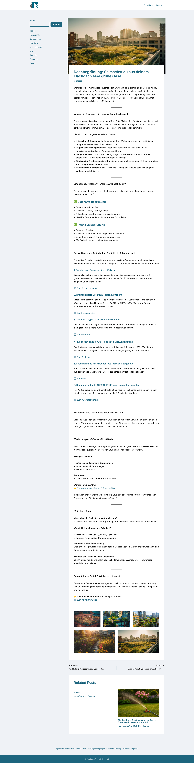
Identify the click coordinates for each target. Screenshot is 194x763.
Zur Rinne (81, 378)
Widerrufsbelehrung (113, 749)
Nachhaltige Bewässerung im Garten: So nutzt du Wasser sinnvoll (138, 721)
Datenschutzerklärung (73, 749)
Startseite (33, 55)
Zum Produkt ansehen (87, 288)
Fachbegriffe (35, 35)
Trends (32, 63)
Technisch (34, 59)
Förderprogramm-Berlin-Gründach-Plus (96, 488)
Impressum (60, 749)
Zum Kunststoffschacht (88, 400)
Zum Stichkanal (84, 357)
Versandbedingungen (130, 749)
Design (32, 31)
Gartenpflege (35, 39)
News (32, 51)
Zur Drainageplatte (86, 313)
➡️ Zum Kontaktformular (85, 600)
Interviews (34, 43)
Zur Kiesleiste (83, 334)
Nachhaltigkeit (36, 47)
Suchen (32, 20)
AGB (84, 749)
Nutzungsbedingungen (96, 749)
